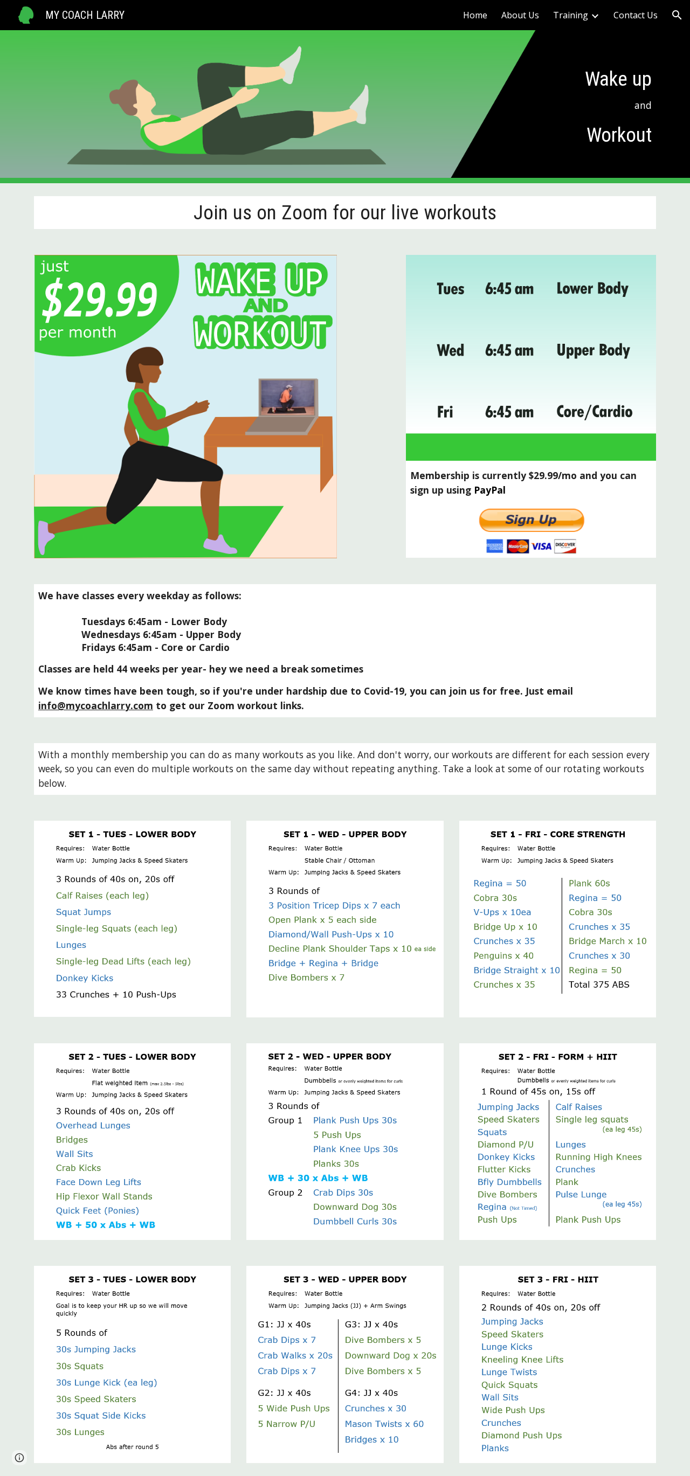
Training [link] (570, 15)
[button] (677, 15)
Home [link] (475, 15)
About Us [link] (520, 15)
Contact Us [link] (635, 15)
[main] (584, 107)
